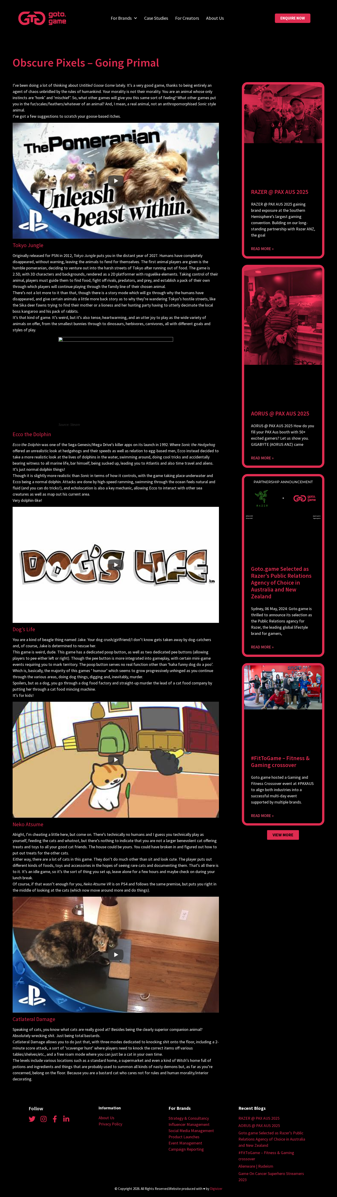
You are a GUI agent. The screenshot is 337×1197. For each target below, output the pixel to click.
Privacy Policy (110, 1124)
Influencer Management (189, 1124)
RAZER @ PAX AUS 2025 (279, 191)
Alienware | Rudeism (255, 1166)
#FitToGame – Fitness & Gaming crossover (280, 761)
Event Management (185, 1143)
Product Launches (183, 1136)
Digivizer (216, 1188)
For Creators (187, 18)
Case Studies (156, 18)
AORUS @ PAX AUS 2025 (280, 413)
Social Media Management (191, 1130)
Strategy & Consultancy (188, 1118)
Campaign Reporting (186, 1149)
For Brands (121, 18)
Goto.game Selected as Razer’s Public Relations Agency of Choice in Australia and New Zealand (281, 582)
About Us (215, 18)
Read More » (262, 248)
